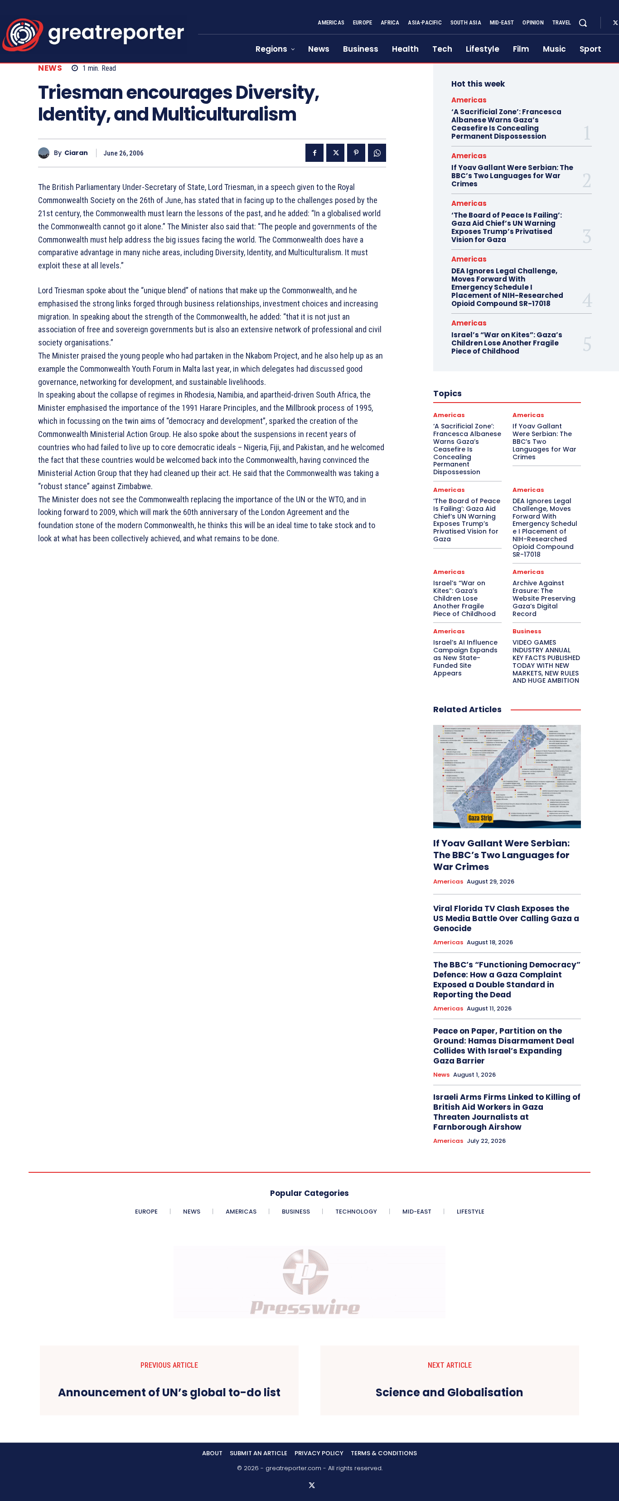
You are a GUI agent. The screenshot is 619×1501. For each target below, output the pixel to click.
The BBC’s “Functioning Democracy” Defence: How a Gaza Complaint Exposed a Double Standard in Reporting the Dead (506, 979)
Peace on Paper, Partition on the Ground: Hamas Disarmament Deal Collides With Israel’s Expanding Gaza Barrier (503, 1045)
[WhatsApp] (377, 153)
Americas (469, 100)
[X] (335, 153)
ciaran (76, 153)
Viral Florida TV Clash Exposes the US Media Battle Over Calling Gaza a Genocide (506, 918)
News (50, 68)
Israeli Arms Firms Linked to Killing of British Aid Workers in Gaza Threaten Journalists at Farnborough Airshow (506, 1112)
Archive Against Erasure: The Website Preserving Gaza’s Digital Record (544, 598)
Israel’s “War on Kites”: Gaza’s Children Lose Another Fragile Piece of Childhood (506, 343)
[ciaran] (46, 153)
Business (527, 631)
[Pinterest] (356, 153)
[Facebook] (314, 153)
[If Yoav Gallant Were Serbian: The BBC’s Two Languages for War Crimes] (507, 776)
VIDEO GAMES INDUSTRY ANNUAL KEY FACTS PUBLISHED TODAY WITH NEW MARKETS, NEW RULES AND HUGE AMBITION (546, 661)
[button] (583, 23)
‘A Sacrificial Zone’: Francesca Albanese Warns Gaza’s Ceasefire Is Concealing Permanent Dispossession (506, 124)
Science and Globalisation (449, 1392)
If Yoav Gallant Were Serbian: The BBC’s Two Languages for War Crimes (512, 176)
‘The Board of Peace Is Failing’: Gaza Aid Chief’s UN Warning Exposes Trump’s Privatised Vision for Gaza (506, 227)
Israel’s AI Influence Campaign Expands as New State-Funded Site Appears (465, 657)
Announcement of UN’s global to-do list (169, 1392)
